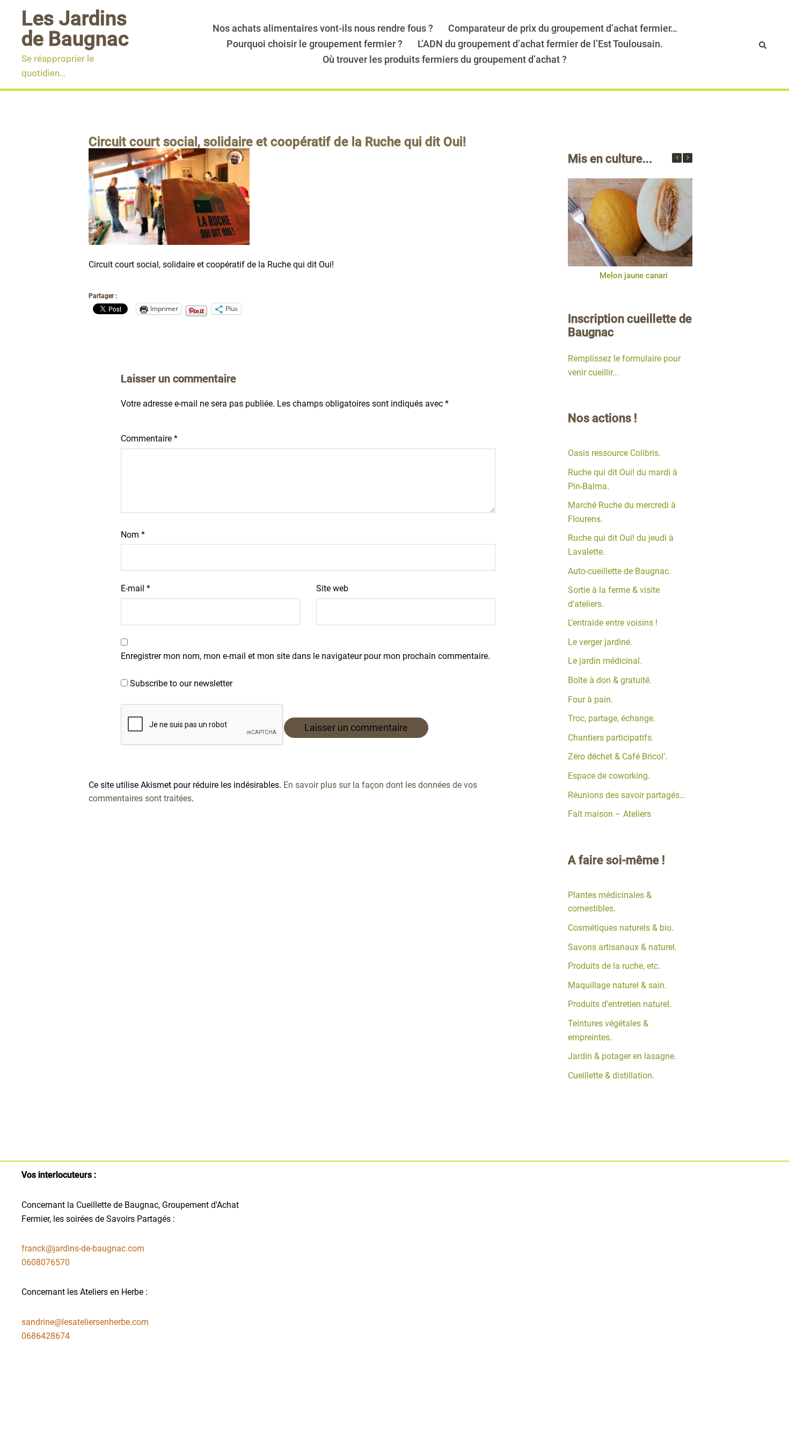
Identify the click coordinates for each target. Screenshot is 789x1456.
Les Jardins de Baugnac (75, 28)
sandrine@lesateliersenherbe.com (85, 1322)
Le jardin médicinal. (605, 661)
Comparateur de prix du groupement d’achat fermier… (562, 28)
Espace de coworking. (609, 776)
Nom (133, 535)
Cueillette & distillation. (611, 1075)
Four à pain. (590, 699)
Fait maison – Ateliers (609, 814)
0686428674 (45, 1336)
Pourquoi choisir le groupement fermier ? (315, 43)
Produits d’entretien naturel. (619, 1004)
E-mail (135, 588)
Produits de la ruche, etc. (614, 966)
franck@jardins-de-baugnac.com (82, 1248)
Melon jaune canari (633, 275)
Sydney (318, 1438)
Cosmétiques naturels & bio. (621, 928)
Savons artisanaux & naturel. (622, 947)
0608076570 (45, 1262)
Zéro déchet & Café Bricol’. (617, 756)
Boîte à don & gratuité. (610, 680)
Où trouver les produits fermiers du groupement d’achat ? (445, 59)
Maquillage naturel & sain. (617, 985)
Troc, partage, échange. (611, 718)
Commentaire (149, 438)
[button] (687, 158)
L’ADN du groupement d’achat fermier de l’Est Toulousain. (540, 43)
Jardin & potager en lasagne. (622, 1056)
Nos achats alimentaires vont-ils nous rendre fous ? (323, 28)
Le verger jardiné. (600, 642)
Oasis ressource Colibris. (614, 453)
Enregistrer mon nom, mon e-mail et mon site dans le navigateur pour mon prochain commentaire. (305, 656)
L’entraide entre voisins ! (613, 623)
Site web (332, 588)
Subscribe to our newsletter (180, 683)
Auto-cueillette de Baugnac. (619, 571)
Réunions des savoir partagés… (626, 795)
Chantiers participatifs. (611, 738)
